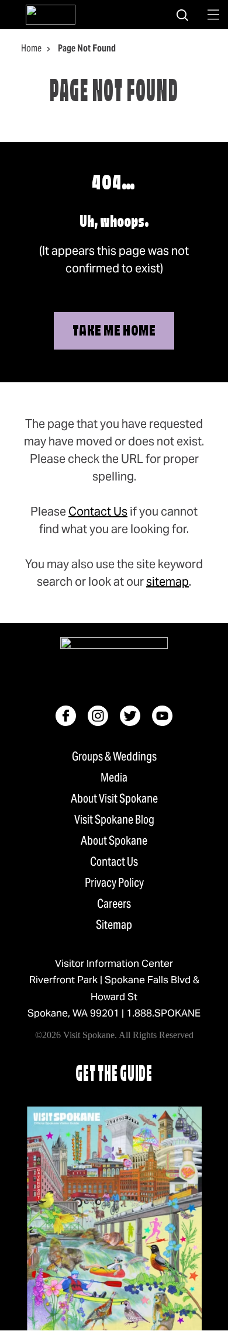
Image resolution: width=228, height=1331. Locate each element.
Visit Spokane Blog (114, 819)
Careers (114, 903)
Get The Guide (114, 1075)
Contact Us (97, 511)
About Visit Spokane (114, 798)
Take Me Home (114, 331)
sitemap (167, 581)
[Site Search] (182, 14)
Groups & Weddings (114, 756)
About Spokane (114, 840)
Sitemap (114, 924)
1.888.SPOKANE (163, 1013)
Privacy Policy (114, 882)
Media (114, 777)
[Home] (50, 14)
